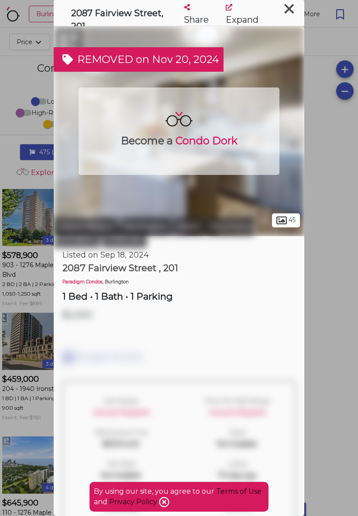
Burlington (146, 226)
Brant (189, 226)
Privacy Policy (134, 502)
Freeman (124, 238)
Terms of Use (239, 491)
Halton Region (86, 226)
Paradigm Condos (82, 282)
